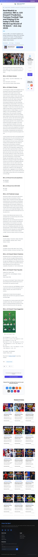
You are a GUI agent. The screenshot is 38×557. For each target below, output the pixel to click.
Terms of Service (22, 536)
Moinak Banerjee (11, 46)
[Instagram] (31, 85)
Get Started (32, 1)
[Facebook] (28, 85)
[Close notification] (36, 1)
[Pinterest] (31, 89)
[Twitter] (28, 89)
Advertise (3, 536)
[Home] (3, 7)
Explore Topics (3, 539)
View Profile (20, 47)
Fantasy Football (7, 7)
